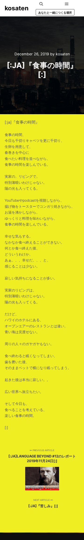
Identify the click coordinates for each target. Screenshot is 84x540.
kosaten (16, 8)
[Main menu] (67, 4)
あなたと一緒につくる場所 (55, 12)
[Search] (41, 4)
